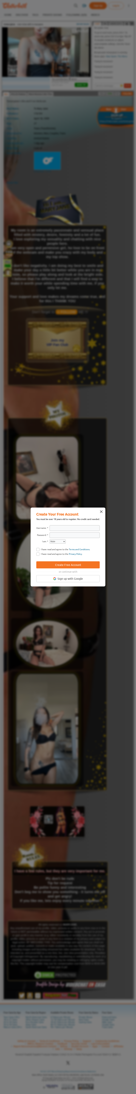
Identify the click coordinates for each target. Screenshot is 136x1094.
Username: (41, 528)
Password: (42, 535)
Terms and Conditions (79, 549)
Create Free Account (68, 564)
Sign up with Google (70, 578)
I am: (44, 541)
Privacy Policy (75, 554)
